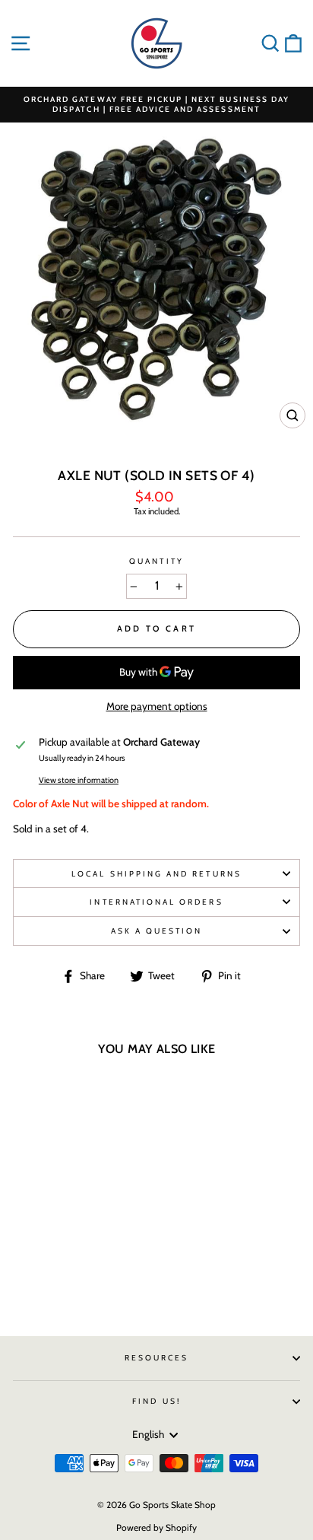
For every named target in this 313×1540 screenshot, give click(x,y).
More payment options (156, 706)
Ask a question (157, 931)
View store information (79, 780)
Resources (157, 1358)
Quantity (156, 561)
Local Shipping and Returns (156, 874)
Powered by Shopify (156, 1527)
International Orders (156, 902)
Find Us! (156, 1401)
